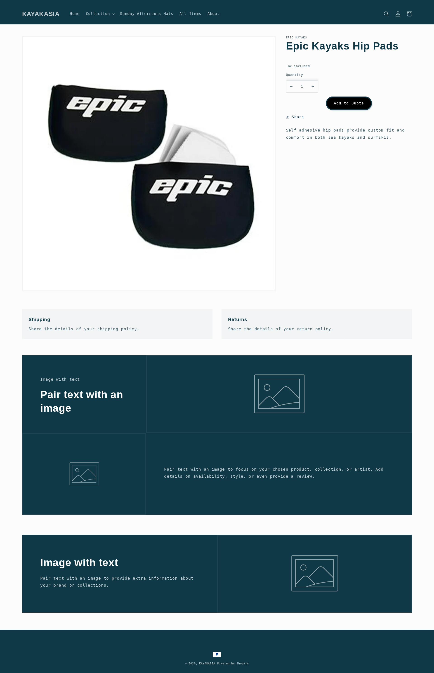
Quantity (294, 75)
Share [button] (298, 117)
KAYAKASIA (207, 663)
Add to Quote (349, 103)
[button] (100, 13)
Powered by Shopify (233, 663)
